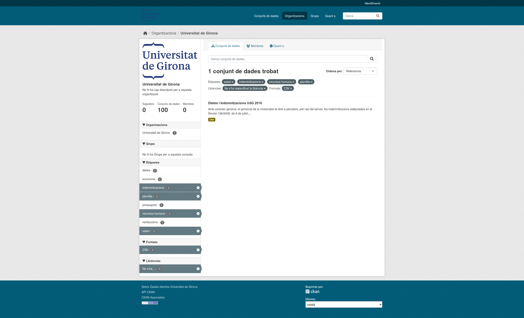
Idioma (310, 299)
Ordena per (334, 71)
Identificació (372, 3)
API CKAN (148, 292)
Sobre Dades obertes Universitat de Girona (170, 287)
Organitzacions (294, 16)
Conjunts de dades (266, 16)
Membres (256, 46)
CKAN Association (153, 297)
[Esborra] (232, 82)
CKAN (312, 291)
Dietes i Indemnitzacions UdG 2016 (235, 103)
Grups (315, 16)
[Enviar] (378, 15)
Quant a (330, 16)
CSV (211, 119)
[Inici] (145, 32)
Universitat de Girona (199, 32)
